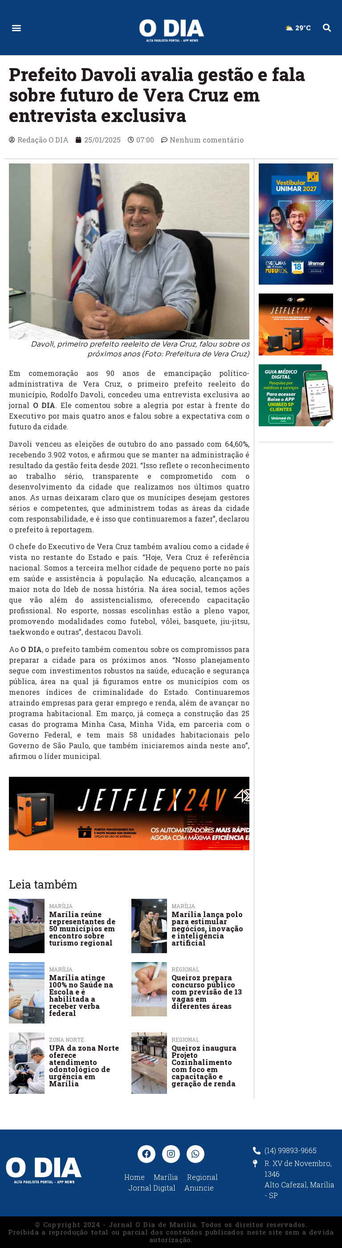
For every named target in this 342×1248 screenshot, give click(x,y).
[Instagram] (171, 1154)
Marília (61, 905)
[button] (16, 27)
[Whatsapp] (195, 1154)
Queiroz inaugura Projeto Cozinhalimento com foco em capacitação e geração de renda (203, 1065)
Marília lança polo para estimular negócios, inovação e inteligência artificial (207, 928)
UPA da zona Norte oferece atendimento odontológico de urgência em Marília (84, 1065)
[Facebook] (146, 1154)
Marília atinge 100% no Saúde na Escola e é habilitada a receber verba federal (81, 995)
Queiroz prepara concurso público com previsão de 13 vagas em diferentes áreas (206, 992)
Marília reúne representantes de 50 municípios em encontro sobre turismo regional (82, 928)
